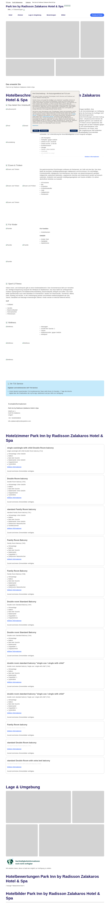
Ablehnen (36, 130)
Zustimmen (73, 130)
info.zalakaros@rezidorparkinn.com (19, 421)
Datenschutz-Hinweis (48, 116)
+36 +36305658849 (14, 418)
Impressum (35, 125)
